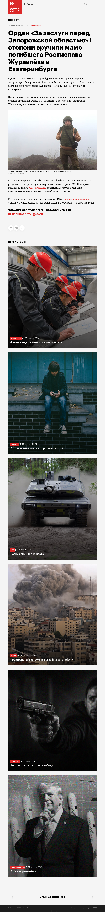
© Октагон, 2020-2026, (18, 908)
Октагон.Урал (35, 26)
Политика (15, 761)
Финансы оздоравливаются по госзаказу (36, 342)
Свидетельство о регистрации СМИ (84, 908)
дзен (39, 214)
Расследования (18, 867)
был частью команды (76, 199)
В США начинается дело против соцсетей (37, 448)
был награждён (37, 187)
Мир (12, 550)
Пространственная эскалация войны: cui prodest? (41, 659)
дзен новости (22, 214)
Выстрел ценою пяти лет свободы (31, 765)
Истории (15, 444)
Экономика (16, 338)
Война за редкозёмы (23, 871)
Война (13, 655)
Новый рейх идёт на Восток (27, 554)
